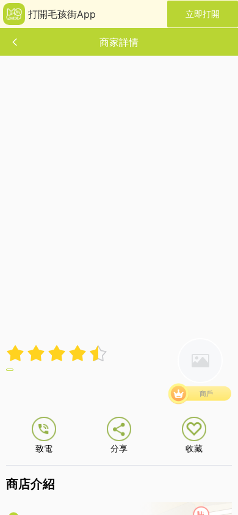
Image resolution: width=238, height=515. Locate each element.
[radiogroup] (56, 353)
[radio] (16, 353)
